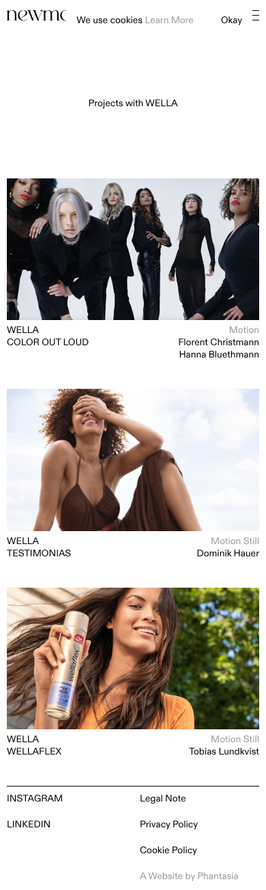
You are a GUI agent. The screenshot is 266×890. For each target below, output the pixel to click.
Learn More (169, 21)
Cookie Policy (168, 851)
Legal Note (163, 799)
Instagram (35, 799)
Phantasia (217, 877)
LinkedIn (28, 825)
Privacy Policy (169, 825)
